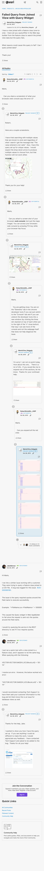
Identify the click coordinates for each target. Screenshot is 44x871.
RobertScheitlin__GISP (15, 79)
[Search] (37, 2)
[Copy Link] (36, 27)
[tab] (6, 68)
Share (5, 61)
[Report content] (40, 15)
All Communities (7, 807)
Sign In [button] (22, 794)
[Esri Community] (10, 2)
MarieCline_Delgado (14, 22)
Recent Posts (6, 810)
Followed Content (8, 813)
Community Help (7, 816)
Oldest (10, 74)
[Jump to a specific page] (40, 74)
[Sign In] (41, 2)
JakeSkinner (11, 566)
